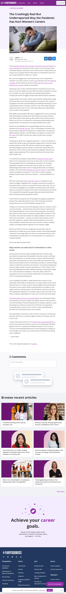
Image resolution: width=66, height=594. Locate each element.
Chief (22, 93)
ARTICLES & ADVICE (17, 8)
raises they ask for (34, 181)
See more (60, 491)
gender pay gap (25, 128)
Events (42, 3)
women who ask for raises (36, 170)
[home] (9, 4)
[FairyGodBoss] (12, 553)
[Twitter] (12, 557)
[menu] (2, 1)
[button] (46, 58)
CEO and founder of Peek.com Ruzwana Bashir (24, 298)
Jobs (29, 3)
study (36, 81)
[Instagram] (8, 557)
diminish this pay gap (44, 159)
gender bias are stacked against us (44, 322)
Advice (35, 3)
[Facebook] (3, 557)
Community (21, 3)
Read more (42, 590)
